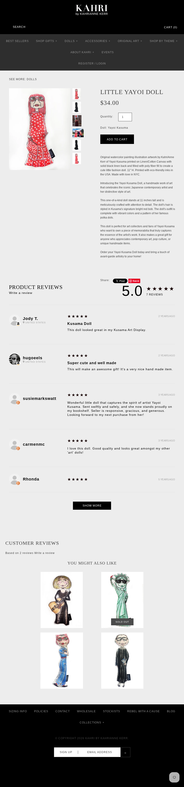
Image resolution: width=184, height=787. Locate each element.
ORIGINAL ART (130, 41)
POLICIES (41, 711)
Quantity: (106, 116)
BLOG (171, 711)
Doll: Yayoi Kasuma (114, 127)
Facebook (136, 27)
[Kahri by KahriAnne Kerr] (92, 3)
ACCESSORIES (97, 41)
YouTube (153, 27)
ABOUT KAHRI (82, 52)
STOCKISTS (111, 711)
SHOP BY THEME (164, 41)
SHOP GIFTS (46, 41)
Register (86, 63)
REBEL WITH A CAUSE (143, 711)
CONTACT (62, 711)
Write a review (20, 293)
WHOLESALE (86, 711)
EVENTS (108, 52)
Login (101, 63)
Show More (92, 505)
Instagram (148, 27)
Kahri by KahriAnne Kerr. (107, 738)
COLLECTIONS (92, 722)
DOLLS (71, 41)
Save (136, 280)
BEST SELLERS (17, 41)
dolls (32, 79)
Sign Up (66, 752)
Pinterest (142, 27)
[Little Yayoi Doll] (39, 90)
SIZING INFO (18, 711)
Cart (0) (170, 27)
